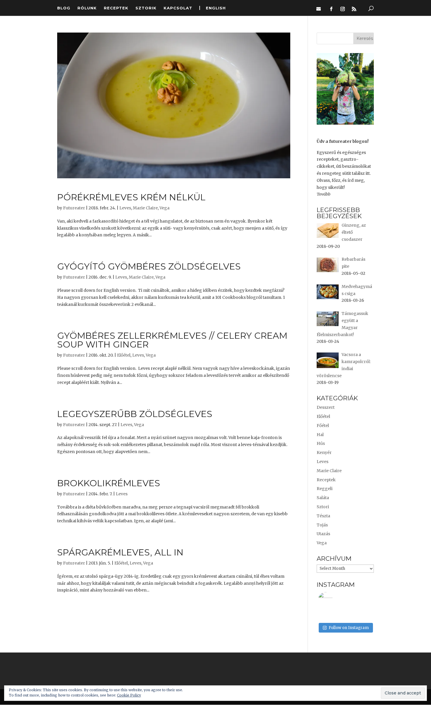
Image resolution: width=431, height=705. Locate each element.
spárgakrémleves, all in (120, 552)
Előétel (123, 355)
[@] (334, 599)
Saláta (323, 497)
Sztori (323, 506)
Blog (63, 8)
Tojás (322, 525)
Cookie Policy (129, 695)
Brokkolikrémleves (108, 483)
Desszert (326, 407)
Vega (164, 208)
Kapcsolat (178, 8)
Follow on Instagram (349, 627)
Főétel (323, 425)
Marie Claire (145, 208)
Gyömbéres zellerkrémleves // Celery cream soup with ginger (172, 340)
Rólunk (87, 8)
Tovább (323, 194)
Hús (321, 443)
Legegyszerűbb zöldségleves (134, 414)
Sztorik (146, 8)
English (216, 8)
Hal (320, 434)
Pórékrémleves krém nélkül (131, 197)
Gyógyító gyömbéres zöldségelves (149, 266)
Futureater (74, 208)
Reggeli (324, 488)
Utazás (323, 533)
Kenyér (324, 452)
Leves (125, 208)
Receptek (116, 8)
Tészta (323, 515)
